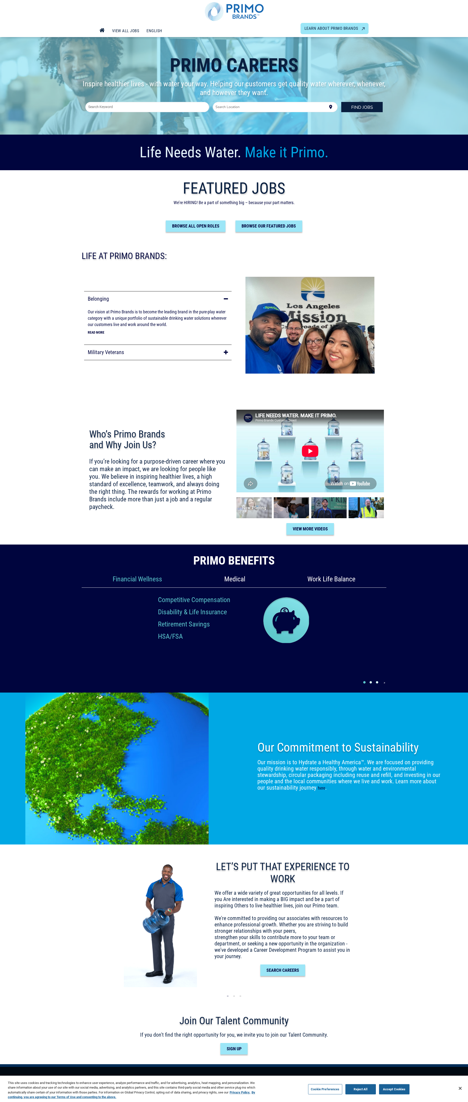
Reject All (360, 1089)
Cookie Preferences (325, 1089)
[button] (158, 299)
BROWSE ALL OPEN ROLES (195, 225)
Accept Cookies (394, 1089)
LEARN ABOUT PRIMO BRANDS (332, 28)
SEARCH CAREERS (282, 970)
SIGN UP (234, 1048)
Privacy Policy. (240, 1092)
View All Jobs (125, 30)
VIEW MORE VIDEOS (310, 528)
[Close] (460, 1088)
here (321, 788)
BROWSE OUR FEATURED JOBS (269, 225)
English (154, 30)
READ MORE (96, 332)
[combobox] (147, 107)
